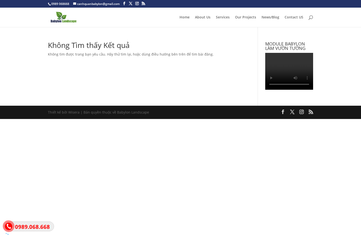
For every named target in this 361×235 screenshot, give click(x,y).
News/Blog (270, 17)
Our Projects (245, 17)
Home (185, 17)
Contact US (294, 17)
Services (223, 17)
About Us (202, 17)
